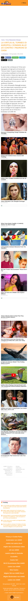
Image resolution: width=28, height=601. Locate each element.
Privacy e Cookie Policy (14, 537)
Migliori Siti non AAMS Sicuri (14, 573)
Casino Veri (14, 560)
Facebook (8, 57)
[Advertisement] (14, 22)
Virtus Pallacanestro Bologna (13, 40)
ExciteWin (14, 556)
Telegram (23, 57)
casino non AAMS (14, 566)
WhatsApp (15, 57)
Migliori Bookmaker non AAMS (14, 576)
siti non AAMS (14, 550)
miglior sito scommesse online (14, 547)
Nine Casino (14, 570)
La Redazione (4, 54)
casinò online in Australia (14, 553)
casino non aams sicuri (14, 543)
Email (11, 59)
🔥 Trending (4, 502)
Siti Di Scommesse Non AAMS (14, 563)
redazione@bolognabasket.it (16, 592)
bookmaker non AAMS (14, 540)
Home (2, 40)
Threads (4, 59)
